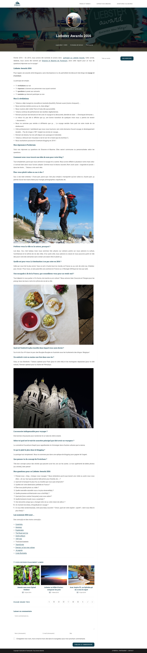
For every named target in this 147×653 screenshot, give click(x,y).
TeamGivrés (20, 545)
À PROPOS (115, 650)
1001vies (19, 539)
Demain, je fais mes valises (25, 547)
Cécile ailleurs (20, 536)
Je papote (19, 550)
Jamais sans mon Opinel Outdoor (26, 588)
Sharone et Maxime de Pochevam (54, 61)
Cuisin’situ (19, 524)
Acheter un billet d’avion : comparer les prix (54, 588)
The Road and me (22, 533)
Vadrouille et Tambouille (73, 29)
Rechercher (127, 58)
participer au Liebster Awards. (74, 58)
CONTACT (131, 650)
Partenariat (89, 45)
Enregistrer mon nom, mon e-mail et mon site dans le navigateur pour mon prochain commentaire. (50, 639)
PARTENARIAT (123, 650)
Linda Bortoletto (21, 553)
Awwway (19, 527)
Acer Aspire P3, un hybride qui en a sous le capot (81, 588)
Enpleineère (20, 530)
